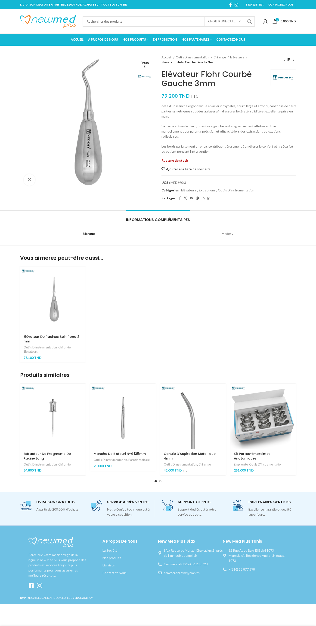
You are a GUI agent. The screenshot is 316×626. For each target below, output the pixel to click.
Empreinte (241, 464)
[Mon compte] (265, 21)
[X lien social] (185, 198)
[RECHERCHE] (249, 21)
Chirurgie (220, 57)
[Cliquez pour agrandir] (29, 180)
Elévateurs (237, 57)
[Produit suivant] (293, 59)
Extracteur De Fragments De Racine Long (47, 456)
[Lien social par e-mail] (191, 198)
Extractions (207, 190)
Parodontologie (139, 460)
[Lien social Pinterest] (197, 198)
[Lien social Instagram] (236, 4)
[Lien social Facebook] (230, 4)
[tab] (158, 217)
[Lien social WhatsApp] (208, 198)
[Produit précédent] (284, 59)
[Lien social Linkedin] (203, 198)
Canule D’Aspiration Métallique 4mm (190, 456)
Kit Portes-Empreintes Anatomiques (252, 456)
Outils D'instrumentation (193, 57)
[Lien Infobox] (52, 506)
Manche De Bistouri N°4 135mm (120, 453)
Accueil (166, 57)
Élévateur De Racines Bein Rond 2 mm (51, 339)
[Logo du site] (49, 21)
